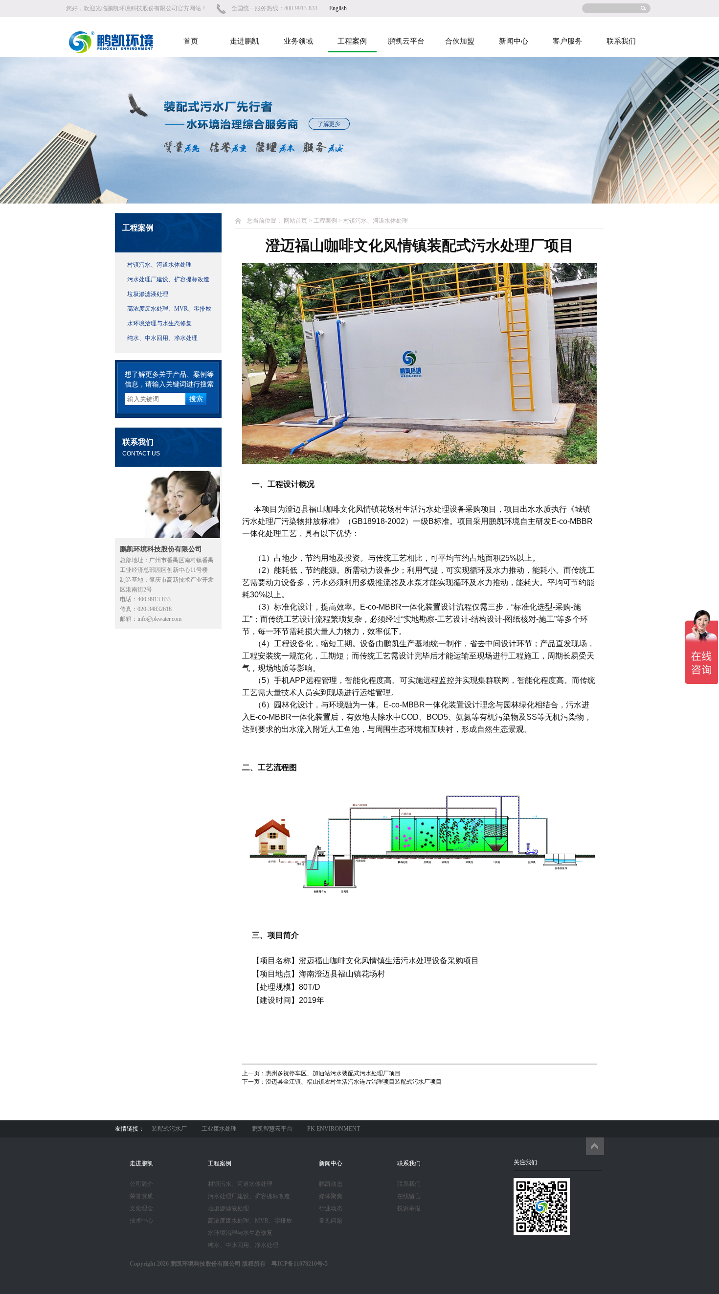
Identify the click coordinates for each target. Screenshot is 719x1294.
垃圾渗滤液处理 (147, 294)
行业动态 (330, 1208)
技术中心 (141, 1220)
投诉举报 (409, 1208)
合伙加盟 (459, 41)
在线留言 (409, 1196)
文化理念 (141, 1208)
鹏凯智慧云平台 (271, 1128)
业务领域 (298, 41)
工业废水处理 (219, 1128)
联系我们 (621, 41)
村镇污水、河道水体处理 (159, 264)
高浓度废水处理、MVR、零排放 (169, 308)
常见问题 (330, 1220)
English (338, 8)
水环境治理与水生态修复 (159, 323)
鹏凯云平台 (406, 41)
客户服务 (567, 41)
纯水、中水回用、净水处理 (162, 338)
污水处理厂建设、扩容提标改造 (168, 279)
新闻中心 (513, 41)
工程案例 (352, 41)
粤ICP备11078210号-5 (297, 1263)
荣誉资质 (141, 1196)
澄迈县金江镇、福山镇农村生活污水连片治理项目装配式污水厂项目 (354, 1081)
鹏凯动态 (330, 1183)
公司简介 (141, 1183)
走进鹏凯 (244, 41)
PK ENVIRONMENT (333, 1128)
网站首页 (295, 220)
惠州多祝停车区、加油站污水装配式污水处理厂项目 (333, 1073)
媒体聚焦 (330, 1196)
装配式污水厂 (169, 1128)
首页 (190, 41)
